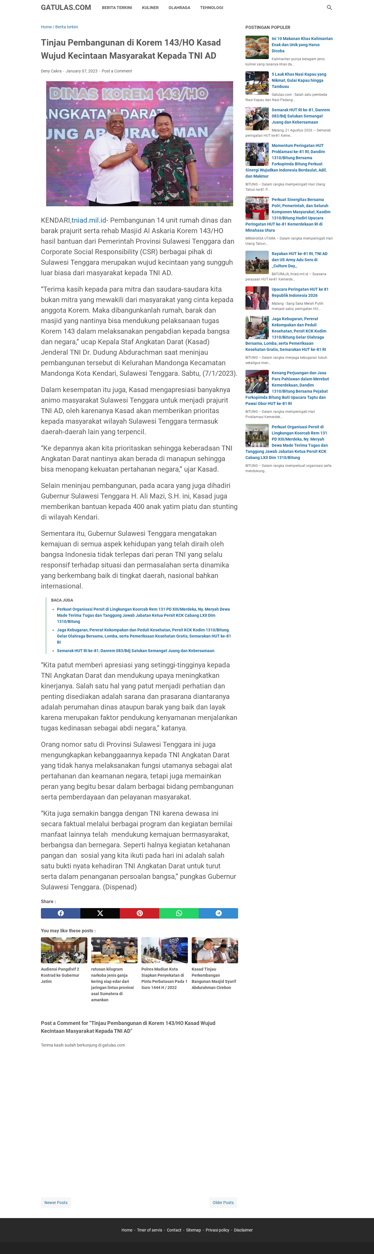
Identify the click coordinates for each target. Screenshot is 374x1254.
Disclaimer (243, 1230)
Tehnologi (211, 7)
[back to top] (362, 1241)
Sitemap (193, 1230)
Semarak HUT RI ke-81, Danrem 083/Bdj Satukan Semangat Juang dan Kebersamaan (135, 650)
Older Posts (223, 1202)
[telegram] (218, 913)
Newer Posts (55, 1202)
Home (127, 1230)
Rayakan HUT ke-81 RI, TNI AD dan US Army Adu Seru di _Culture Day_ (300, 259)
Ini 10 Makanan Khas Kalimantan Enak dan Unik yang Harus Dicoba (302, 44)
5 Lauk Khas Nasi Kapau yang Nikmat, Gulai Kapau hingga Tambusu (299, 80)
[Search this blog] (329, 7)
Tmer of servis (149, 1230)
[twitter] (100, 913)
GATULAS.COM (66, 7)
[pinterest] (139, 913)
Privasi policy (217, 1230)
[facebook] (60, 913)
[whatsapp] (179, 913)
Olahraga (179, 7)
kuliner (150, 7)
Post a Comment (117, 71)
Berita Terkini (117, 7)
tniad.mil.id (89, 220)
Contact (174, 1230)
